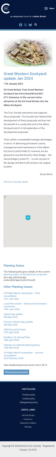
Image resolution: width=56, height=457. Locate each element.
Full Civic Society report (16, 181)
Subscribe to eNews (28, 423)
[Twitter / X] (25, 25)
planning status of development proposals (25, 274)
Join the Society (28, 415)
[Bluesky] (30, 25)
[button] (36, 25)
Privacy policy (28, 394)
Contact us (28, 419)
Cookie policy (29, 398)
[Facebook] (20, 25)
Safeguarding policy (29, 402)
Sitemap (28, 427)
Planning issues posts (16, 372)
